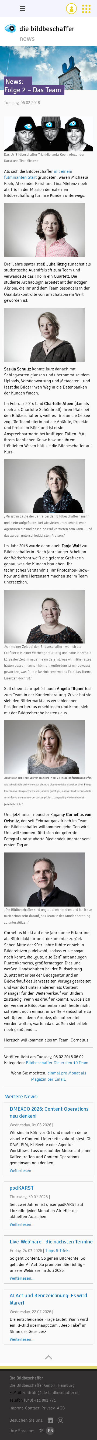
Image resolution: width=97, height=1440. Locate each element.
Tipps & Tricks (57, 1250)
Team (83, 1062)
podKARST (22, 1188)
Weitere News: (21, 1096)
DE (41, 1430)
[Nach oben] (48, 1360)
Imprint (16, 1408)
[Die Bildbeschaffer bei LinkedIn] (50, 1421)
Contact (32, 1408)
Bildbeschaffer (39, 1062)
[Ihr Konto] (71, 8)
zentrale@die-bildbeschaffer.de (50, 1392)
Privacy (48, 1408)
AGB (61, 1408)
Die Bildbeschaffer (26, 1378)
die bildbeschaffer (47, 29)
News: (14, 81)
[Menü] (22, 8)
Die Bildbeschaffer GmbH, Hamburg (42, 1385)
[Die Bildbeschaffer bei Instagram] (60, 1421)
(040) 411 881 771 (40, 1400)
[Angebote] (86, 8)
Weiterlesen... (22, 1170)
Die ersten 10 (66, 1062)
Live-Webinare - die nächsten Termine (51, 1242)
